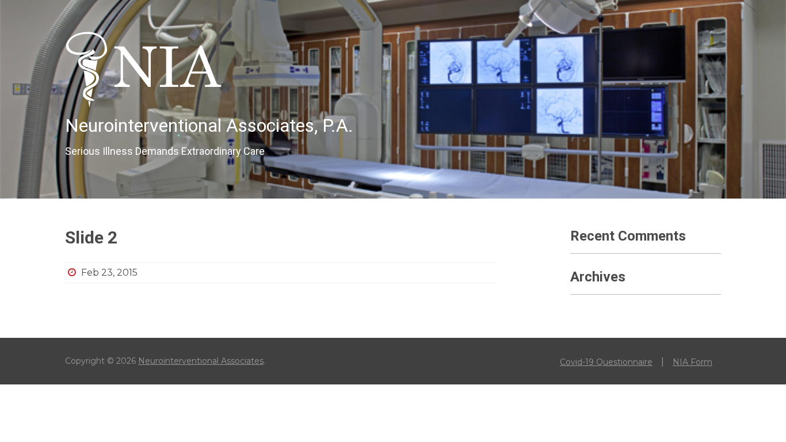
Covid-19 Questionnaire (606, 362)
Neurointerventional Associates (201, 361)
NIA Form (692, 362)
